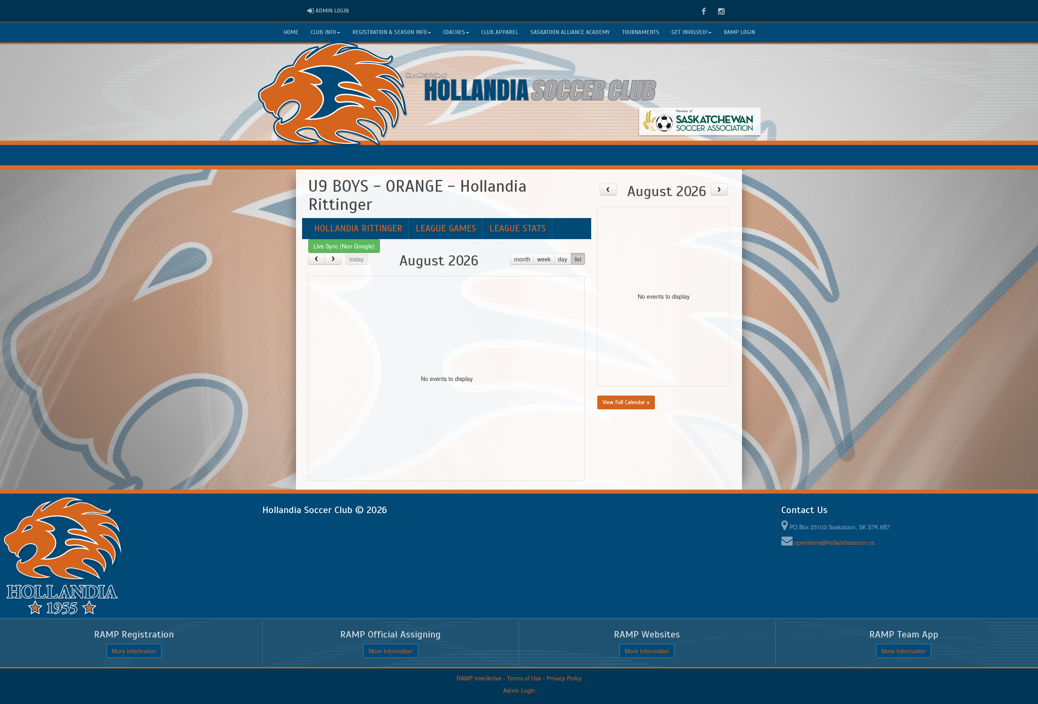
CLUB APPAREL (499, 32)
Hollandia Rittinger (358, 228)
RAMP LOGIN (739, 32)
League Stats (517, 228)
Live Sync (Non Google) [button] (344, 246)
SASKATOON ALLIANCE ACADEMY (570, 32)
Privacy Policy (564, 678)
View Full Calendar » (626, 402)
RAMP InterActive (479, 678)
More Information (134, 651)
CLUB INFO (323, 32)
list (578, 259)
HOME (290, 32)
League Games (446, 228)
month (522, 259)
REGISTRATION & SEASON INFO (389, 32)
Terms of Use (524, 678)
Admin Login (519, 690)
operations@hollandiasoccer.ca (834, 542)
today (357, 259)
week (544, 259)
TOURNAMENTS (640, 32)
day (562, 259)
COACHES (454, 32)
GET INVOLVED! (689, 32)
